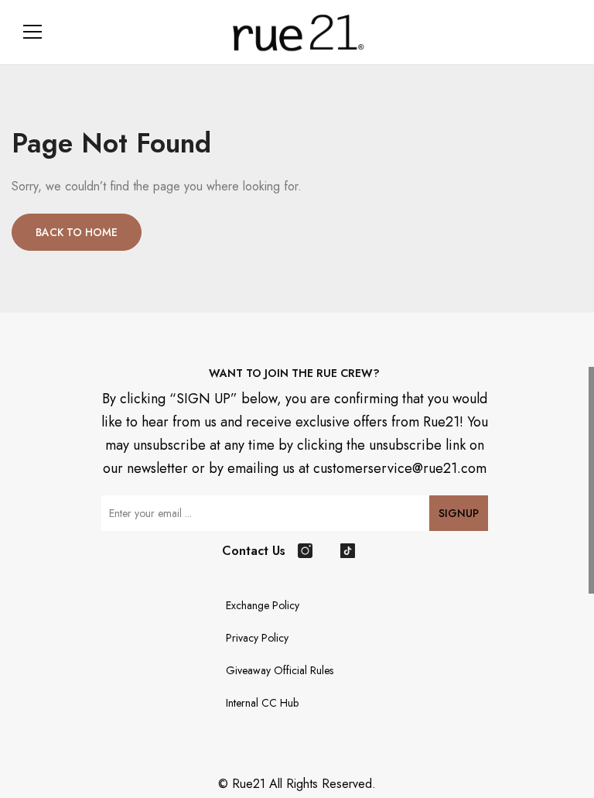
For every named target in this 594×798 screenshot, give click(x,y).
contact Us (253, 551)
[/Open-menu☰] (32, 32)
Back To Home (77, 232)
